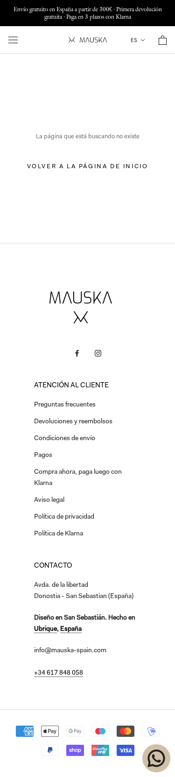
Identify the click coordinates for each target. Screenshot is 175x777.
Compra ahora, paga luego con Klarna (78, 478)
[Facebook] (77, 353)
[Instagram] (98, 353)
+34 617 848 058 (58, 673)
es (134, 40)
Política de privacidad (64, 517)
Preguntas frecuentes (65, 405)
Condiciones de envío (64, 438)
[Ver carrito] (163, 40)
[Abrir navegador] (13, 39)
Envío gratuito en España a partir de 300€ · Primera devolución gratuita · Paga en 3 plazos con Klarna (88, 13)
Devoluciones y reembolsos (73, 422)
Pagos (43, 455)
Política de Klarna (58, 534)
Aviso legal (49, 500)
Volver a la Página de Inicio (87, 167)
